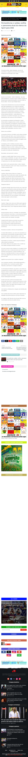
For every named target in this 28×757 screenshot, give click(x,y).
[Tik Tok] (24, 652)
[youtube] (14, 1)
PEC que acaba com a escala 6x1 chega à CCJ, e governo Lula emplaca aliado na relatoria (13, 720)
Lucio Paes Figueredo (7, 30)
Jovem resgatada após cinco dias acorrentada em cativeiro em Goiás (14, 693)
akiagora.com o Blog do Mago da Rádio (15, 754)
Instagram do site (12, 750)
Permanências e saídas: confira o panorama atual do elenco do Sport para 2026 (16, 359)
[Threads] (3, 655)
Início (6, 750)
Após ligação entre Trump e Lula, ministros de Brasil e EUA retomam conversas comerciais (16, 687)
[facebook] (10, 1)
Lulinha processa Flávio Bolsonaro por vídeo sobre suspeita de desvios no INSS (17, 699)
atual (9, 18)
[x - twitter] (12, 1)
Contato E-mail (20, 750)
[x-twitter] (9, 652)
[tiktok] (18, 1)
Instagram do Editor (14, 751)
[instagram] (16, 1)
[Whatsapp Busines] (24, 655)
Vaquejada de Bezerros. (8, 612)
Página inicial (4, 18)
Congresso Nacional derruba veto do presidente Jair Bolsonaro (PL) (13, 619)
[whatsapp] (19, 655)
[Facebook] (14, 655)
